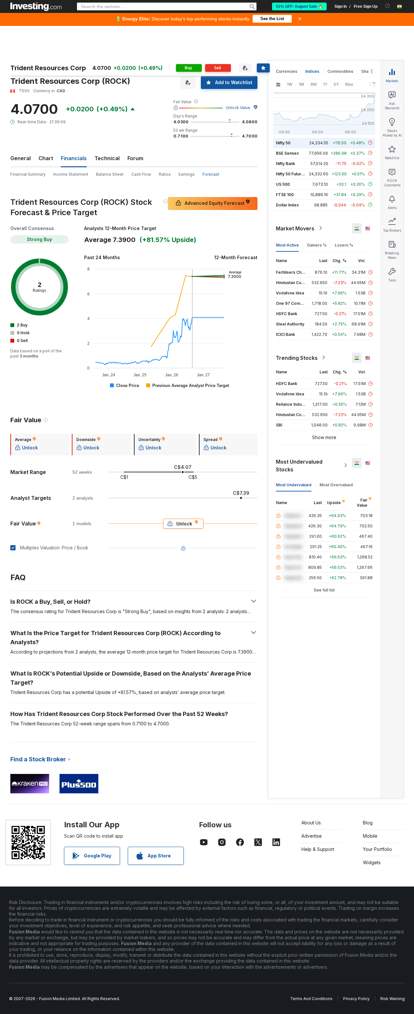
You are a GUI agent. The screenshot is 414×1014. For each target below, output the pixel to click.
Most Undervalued (293, 484)
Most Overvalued (336, 484)
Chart (45, 158)
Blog (368, 822)
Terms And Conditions (311, 998)
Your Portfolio (377, 849)
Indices (312, 71)
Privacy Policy (356, 998)
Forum (135, 158)
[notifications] (387, 6)
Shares (368, 71)
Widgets (372, 862)
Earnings (187, 174)
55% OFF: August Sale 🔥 (299, 6)
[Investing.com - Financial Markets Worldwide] (35, 6)
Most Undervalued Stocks (299, 465)
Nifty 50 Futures (291, 173)
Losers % (344, 244)
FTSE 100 (285, 194)
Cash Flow (141, 174)
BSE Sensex (287, 152)
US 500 (283, 184)
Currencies (286, 71)
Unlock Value (238, 107)
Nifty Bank (285, 163)
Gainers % (317, 244)
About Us (311, 822)
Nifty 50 (283, 142)
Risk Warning (392, 998)
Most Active (287, 244)
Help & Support (317, 849)
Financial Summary (28, 174)
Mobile (370, 836)
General (20, 158)
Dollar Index (287, 204)
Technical (107, 158)
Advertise (311, 836)
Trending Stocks (297, 357)
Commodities (340, 71)
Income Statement (70, 174)
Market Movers (295, 228)
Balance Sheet (110, 174)
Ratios (165, 174)
